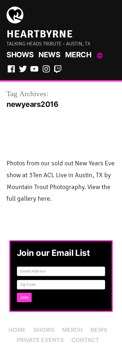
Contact (85, 340)
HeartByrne (40, 34)
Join (24, 297)
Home (17, 330)
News (49, 54)
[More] (99, 55)
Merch (78, 54)
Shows (20, 54)
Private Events (40, 340)
